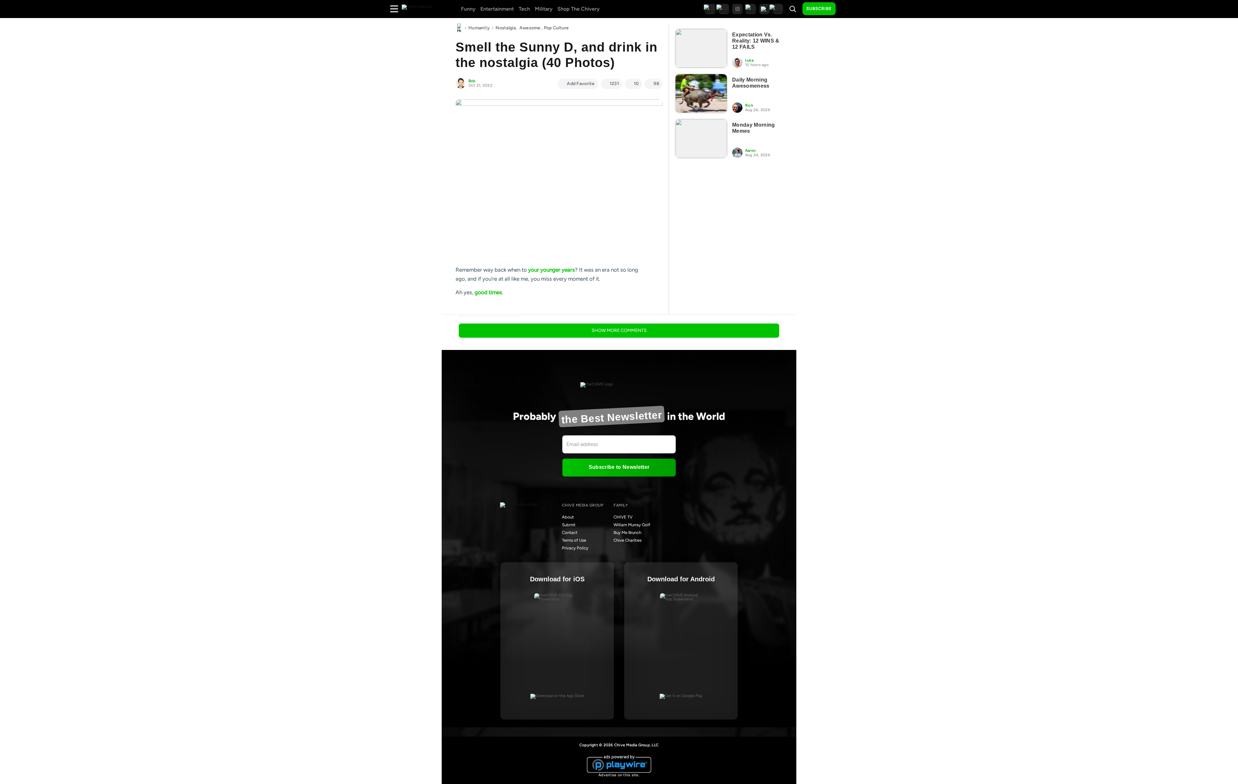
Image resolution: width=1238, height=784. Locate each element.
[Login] (846, 9)
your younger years (551, 269)
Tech (524, 9)
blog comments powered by (490, 317)
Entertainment (497, 9)
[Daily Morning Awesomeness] (701, 93)
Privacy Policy (575, 548)
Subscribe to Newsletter (619, 467)
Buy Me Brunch (627, 532)
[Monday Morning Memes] (701, 138)
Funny (468, 9)
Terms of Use (574, 540)
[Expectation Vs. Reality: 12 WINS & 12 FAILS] (701, 48)
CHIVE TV (623, 517)
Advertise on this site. (619, 775)
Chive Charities (628, 540)
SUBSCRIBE (819, 8)
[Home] (459, 28)
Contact (569, 532)
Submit (568, 524)
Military (544, 9)
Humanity (479, 28)
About (568, 517)
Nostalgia (506, 28)
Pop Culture (556, 28)
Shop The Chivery (578, 9)
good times (488, 292)
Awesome (530, 28)
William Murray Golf (632, 524)
